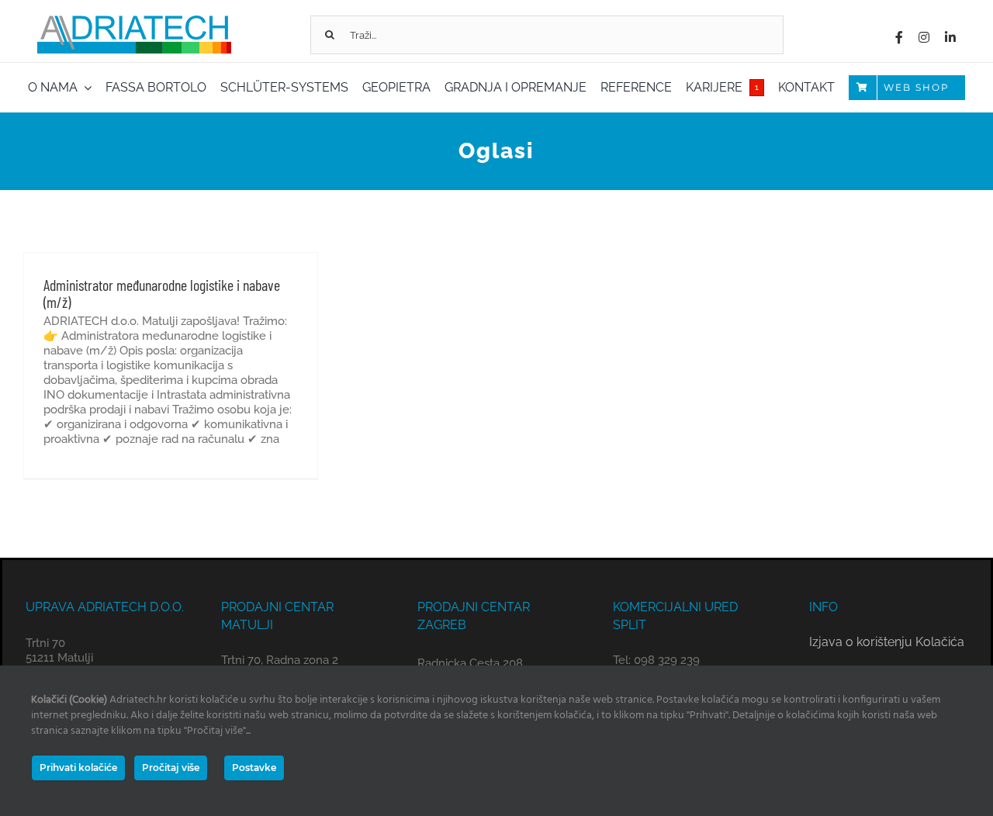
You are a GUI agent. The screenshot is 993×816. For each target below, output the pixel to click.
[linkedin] (950, 37)
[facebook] (899, 37)
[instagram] (924, 37)
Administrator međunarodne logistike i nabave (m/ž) (161, 293)
